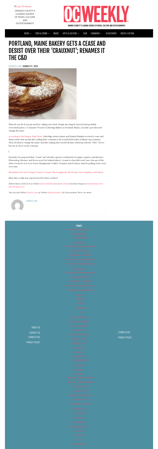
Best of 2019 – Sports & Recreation (80, 290)
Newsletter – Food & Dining (80, 395)
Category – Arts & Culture (79, 321)
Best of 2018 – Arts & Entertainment (80, 246)
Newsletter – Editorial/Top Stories (80, 382)
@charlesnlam (54, 192)
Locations (80, 303)
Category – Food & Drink (79, 334)
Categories (80, 299)
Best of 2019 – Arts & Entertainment (80, 272)
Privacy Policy (33, 342)
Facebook (64, 184)
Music (56, 33)
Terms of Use (34, 337)
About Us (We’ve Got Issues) (79, 229)
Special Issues (79, 422)
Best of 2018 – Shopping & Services (80, 259)
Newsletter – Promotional (80, 404)
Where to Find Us (79, 444)
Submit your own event (79, 426)
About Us (36, 327)
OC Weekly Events (79, 409)
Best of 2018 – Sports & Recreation (80, 264)
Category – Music (79, 339)
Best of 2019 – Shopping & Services (80, 286)
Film (85, 33)
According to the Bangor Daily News (25, 136)
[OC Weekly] (22, 6)
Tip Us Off (79, 435)
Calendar (79, 295)
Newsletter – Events (81, 386)
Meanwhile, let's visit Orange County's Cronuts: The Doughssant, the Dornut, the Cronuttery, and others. (56, 172)
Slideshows (111, 33)
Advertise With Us (79, 234)
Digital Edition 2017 (80, 360)
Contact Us (35, 332)
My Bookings (80, 307)
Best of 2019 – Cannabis (80, 277)
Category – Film (79, 330)
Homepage (79, 365)
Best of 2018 (79, 243)
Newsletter (79, 370)
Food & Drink (41, 33)
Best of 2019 (79, 269)
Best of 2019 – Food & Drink (80, 281)
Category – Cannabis (79, 326)
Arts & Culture (70, 33)
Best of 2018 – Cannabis (80, 251)
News (26, 33)
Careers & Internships (79, 317)
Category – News (79, 343)
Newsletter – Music (80, 399)
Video (79, 440)
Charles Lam (15, 66)
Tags (80, 312)
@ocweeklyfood (47, 184)
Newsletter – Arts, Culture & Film (80, 377)
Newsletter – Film (80, 391)
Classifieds (79, 348)
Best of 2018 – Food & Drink (80, 255)
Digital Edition (127, 33)
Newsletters (79, 374)
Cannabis (95, 33)
